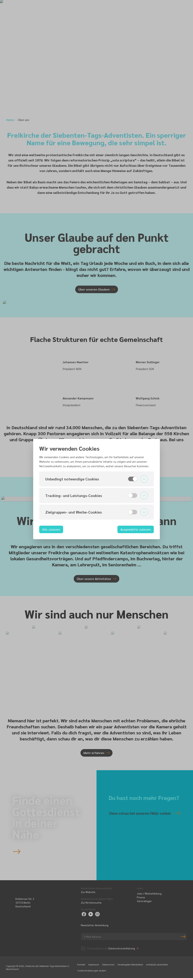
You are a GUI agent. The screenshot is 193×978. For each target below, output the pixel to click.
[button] (96, 478)
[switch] (132, 479)
